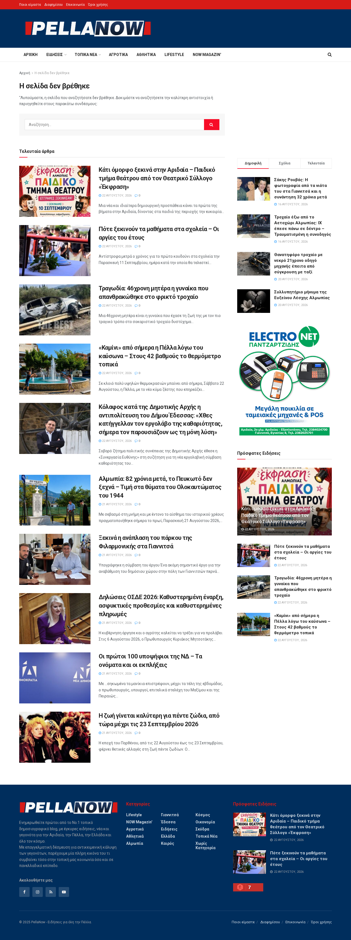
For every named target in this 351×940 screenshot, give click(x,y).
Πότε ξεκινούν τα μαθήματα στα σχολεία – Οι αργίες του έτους (303, 552)
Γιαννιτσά (170, 815)
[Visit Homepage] (88, 28)
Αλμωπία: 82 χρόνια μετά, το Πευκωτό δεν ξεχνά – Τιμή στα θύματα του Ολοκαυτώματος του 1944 (160, 487)
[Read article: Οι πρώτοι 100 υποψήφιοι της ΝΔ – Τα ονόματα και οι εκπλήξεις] (54, 677)
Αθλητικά (146, 54)
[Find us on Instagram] (37, 892)
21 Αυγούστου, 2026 (116, 504)
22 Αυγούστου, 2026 (116, 195)
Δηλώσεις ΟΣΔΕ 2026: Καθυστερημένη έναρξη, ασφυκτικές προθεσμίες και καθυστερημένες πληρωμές (161, 606)
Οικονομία (205, 822)
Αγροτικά (118, 54)
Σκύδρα (202, 829)
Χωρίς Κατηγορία (206, 845)
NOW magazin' (139, 822)
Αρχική (31, 54)
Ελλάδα (168, 836)
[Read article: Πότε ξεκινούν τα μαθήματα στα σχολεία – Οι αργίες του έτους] (54, 250)
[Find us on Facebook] (24, 892)
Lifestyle (174, 54)
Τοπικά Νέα (86, 54)
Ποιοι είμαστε (30, 5)
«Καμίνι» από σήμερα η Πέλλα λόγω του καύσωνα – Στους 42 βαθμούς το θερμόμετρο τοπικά (160, 356)
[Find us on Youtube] (64, 892)
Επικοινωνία (75, 5)
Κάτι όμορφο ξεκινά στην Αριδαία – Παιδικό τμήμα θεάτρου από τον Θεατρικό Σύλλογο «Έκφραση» (157, 178)
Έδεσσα (168, 822)
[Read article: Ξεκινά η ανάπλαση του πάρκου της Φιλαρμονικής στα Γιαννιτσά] (54, 559)
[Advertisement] (284, 108)
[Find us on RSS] (51, 892)
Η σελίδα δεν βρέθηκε (52, 73)
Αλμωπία (134, 843)
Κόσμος (203, 815)
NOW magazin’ (207, 54)
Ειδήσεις (54, 54)
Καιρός (167, 843)
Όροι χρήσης (98, 5)
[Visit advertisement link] (284, 380)
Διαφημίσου (53, 5)
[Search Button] (330, 54)
